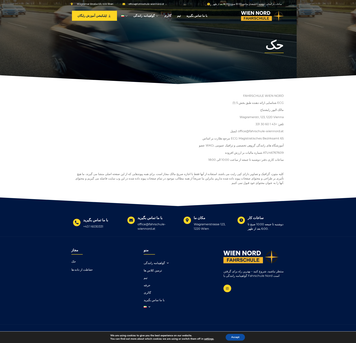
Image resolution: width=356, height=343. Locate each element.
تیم (179, 16)
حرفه (147, 285)
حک (73, 261)
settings (209, 339)
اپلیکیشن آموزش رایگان (92, 16)
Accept (235, 337)
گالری (168, 16)
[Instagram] (227, 288)
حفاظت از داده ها (82, 270)
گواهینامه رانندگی (144, 16)
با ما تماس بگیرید (196, 16)
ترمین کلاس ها (153, 270)
